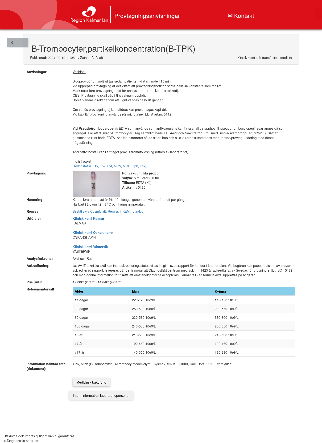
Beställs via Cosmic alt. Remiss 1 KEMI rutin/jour (109, 211)
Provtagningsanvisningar (147, 15)
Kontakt (243, 15)
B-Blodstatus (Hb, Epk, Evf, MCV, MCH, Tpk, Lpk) (109, 166)
